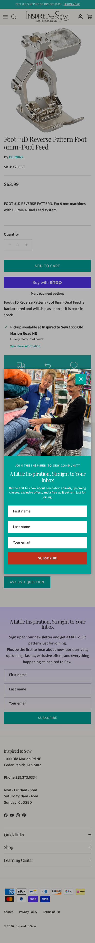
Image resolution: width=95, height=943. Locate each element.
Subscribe (47, 558)
